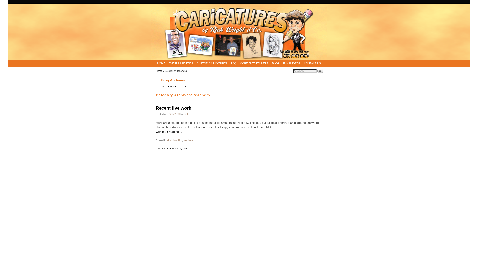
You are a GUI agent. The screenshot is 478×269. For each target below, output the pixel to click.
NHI (180, 140)
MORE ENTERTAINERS (254, 63)
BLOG (275, 63)
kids (169, 140)
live (175, 140)
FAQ (233, 63)
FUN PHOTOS (291, 63)
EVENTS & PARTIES (181, 63)
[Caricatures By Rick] (239, 33)
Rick (186, 114)
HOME (161, 63)
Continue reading (169, 131)
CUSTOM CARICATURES (212, 63)
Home (159, 70)
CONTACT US (312, 63)
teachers (188, 140)
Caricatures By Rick (177, 148)
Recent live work (173, 108)
